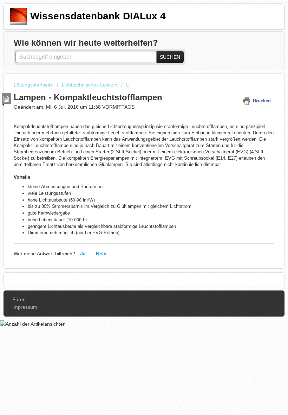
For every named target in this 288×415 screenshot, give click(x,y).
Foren (19, 299)
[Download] (131, 203)
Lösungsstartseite (34, 85)
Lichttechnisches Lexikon (89, 85)
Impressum (24, 307)
